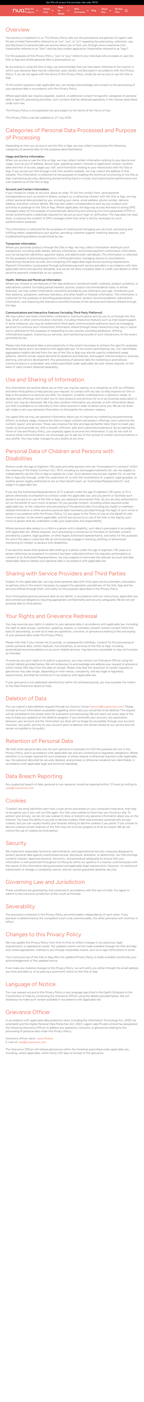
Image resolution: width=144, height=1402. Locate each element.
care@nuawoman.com (20, 788)
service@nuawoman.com (107, 706)
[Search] (126, 10)
